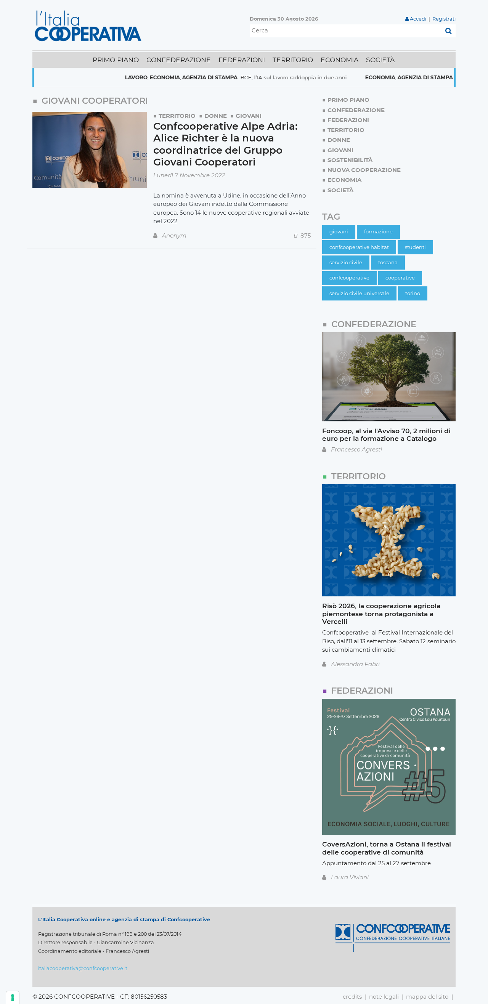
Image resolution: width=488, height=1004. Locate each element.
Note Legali (384, 996)
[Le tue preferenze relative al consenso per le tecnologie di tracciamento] (12, 997)
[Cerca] (448, 30)
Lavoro (116, 77)
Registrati (444, 19)
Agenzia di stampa (189, 77)
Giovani (249, 115)
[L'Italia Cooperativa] (89, 25)
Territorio (177, 115)
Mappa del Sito (427, 996)
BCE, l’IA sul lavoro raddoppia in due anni (273, 77)
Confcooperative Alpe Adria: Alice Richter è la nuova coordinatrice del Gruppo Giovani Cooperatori (225, 144)
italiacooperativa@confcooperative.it (82, 968)
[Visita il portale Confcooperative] (393, 937)
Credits (352, 996)
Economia (145, 77)
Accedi (418, 19)
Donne (215, 115)
